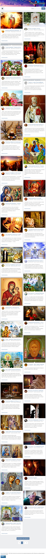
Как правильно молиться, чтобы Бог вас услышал (13, 234)
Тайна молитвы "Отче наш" (34, 198)
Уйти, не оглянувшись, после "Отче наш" (36, 420)
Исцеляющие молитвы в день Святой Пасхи (36, 260)
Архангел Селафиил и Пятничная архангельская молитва (13, 173)
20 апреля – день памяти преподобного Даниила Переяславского (36, 364)
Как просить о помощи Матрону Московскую (36, 293)
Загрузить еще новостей (23, 538)
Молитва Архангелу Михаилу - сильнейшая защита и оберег (13, 30)
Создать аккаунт (33, 3)
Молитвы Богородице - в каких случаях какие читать (13, 203)
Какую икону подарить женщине (13, 459)
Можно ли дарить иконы (34, 28)
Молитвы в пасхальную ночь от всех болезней (36, 65)
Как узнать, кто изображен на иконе (36, 446)
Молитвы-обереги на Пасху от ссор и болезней (13, 401)
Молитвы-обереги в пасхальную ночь (13, 142)
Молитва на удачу (32, 477)
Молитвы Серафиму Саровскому (13, 264)
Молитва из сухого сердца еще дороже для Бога (36, 507)
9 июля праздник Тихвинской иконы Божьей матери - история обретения (13, 47)
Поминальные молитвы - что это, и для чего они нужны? (36, 322)
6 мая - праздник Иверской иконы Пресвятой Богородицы (13, 339)
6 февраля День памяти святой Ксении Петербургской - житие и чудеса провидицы (13, 523)
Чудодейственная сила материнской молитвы (36, 229)
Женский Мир (3, 553)
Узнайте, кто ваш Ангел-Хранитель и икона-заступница (13, 492)
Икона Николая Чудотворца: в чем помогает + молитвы (36, 124)
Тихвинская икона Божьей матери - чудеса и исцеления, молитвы (13, 77)
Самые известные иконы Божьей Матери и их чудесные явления (13, 431)
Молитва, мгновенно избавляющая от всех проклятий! (36, 390)
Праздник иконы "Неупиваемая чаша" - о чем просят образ (13, 108)
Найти (43, 8)
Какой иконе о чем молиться (12, 307)
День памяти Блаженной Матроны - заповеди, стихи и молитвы (13, 369)
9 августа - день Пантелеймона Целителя (36, 82)
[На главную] (13, 3)
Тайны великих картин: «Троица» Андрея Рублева (36, 166)
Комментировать (4, 40)
